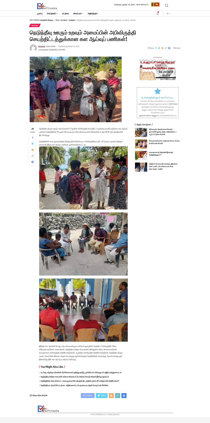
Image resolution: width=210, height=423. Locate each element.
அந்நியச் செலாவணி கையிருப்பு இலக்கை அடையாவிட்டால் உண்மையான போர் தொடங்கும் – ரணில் (163, 166)
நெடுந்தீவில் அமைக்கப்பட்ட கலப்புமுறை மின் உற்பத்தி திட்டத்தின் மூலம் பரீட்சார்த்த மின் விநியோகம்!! (80, 381)
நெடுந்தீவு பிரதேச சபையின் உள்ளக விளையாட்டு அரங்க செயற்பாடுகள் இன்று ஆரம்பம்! (75, 376)
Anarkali (41, 46)
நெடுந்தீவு (35, 25)
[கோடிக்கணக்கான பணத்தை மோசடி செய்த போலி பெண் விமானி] (141, 144)
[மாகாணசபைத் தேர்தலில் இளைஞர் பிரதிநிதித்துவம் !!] (141, 155)
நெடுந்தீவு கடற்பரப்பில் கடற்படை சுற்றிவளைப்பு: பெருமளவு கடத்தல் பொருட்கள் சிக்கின (74, 385)
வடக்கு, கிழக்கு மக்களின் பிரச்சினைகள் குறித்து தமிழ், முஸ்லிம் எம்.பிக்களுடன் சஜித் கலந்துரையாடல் (81, 372)
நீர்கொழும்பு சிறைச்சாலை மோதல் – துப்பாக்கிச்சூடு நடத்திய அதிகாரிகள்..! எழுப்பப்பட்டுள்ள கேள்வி (162, 131)
